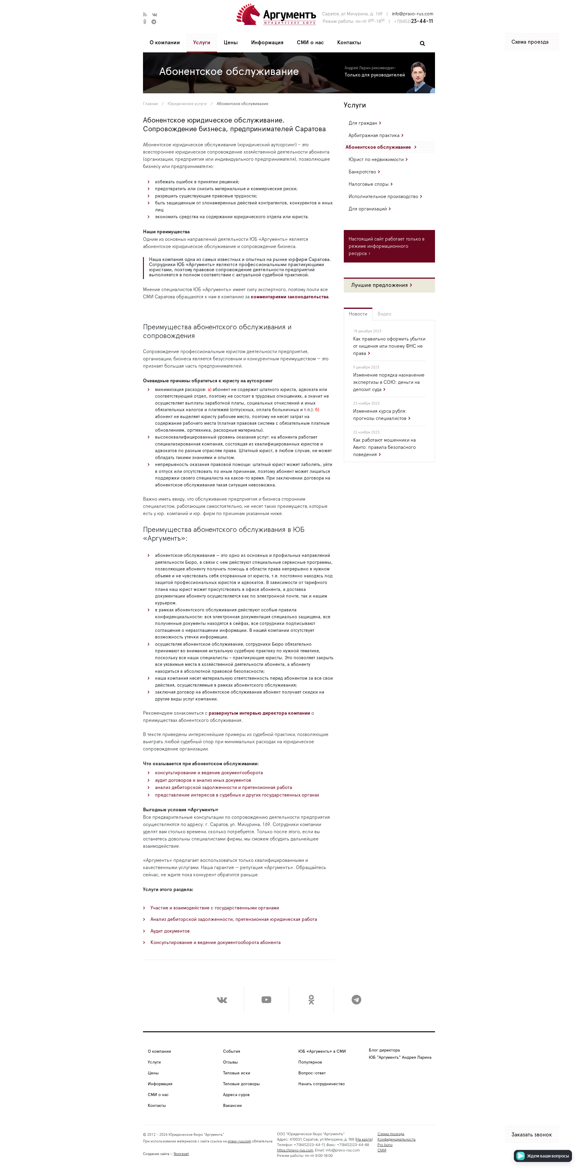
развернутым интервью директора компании (259, 713)
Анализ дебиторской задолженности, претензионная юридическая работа (234, 919)
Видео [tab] (384, 314)
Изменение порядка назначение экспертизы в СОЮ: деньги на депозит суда (388, 382)
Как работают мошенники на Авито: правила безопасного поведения (384, 447)
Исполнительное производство (383, 196)
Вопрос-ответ (312, 1073)
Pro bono (385, 1144)
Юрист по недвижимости (376, 159)
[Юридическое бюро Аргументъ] (276, 14)
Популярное (310, 1062)
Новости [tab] (358, 314)
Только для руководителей (375, 75)
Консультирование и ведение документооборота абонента (216, 942)
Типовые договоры (241, 1084)
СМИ (382, 1150)
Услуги (201, 42)
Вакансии (232, 1106)
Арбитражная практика (374, 135)
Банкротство (362, 171)
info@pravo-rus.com (413, 14)
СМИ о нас (310, 42)
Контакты (349, 42)
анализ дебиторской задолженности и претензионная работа (223, 787)
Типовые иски (236, 1073)
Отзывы (230, 1062)
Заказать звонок (531, 1135)
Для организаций (368, 209)
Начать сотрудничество (321, 1084)
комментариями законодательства (289, 296)
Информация (267, 42)
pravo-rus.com (239, 1141)
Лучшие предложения (379, 285)
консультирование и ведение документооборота (209, 772)
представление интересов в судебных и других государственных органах (237, 795)
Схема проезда (529, 42)
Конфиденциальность (397, 1139)
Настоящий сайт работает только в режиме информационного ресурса (386, 246)
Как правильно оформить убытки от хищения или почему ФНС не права (389, 346)
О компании (165, 42)
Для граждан (363, 123)
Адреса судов (236, 1095)
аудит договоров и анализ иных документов (203, 780)
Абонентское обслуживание (378, 147)
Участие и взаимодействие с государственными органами (215, 908)
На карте (364, 1139)
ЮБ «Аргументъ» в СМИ (322, 1051)
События (231, 1051)
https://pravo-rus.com (295, 1150)
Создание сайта (156, 1154)
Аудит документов (170, 931)
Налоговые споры (369, 184)
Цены (231, 42)
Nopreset (181, 1154)
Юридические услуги (187, 104)
